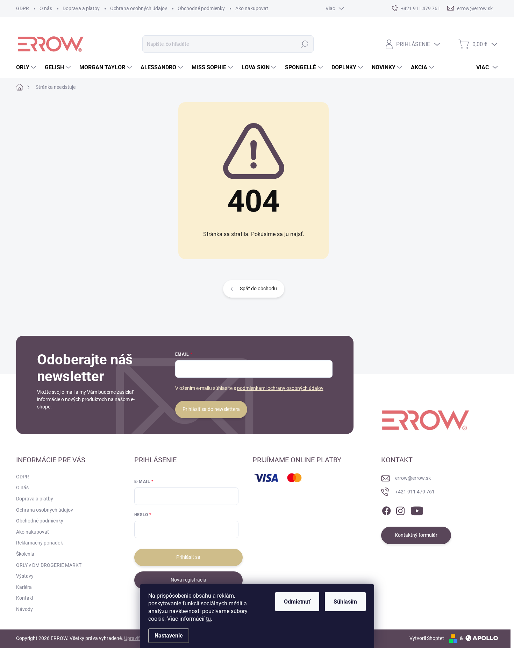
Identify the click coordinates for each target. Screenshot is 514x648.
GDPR (22, 8)
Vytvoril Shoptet (426, 638)
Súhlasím (345, 601)
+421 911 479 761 (415, 491)
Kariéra (24, 587)
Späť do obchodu (258, 288)
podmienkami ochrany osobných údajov (280, 388)
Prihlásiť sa (188, 557)
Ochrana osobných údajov (138, 8)
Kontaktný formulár (416, 535)
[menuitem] (27, 67)
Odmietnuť (297, 601)
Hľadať (304, 44)
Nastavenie (169, 635)
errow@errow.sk (413, 478)
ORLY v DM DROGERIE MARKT (48, 565)
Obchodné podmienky (201, 8)
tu (208, 618)
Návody (24, 609)
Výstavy (25, 576)
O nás (46, 8)
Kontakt (25, 598)
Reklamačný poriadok (39, 543)
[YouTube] (417, 509)
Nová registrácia (188, 580)
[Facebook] (386, 509)
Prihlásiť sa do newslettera (211, 409)
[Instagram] (400, 509)
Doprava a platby (81, 8)
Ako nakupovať (251, 8)
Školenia (25, 554)
